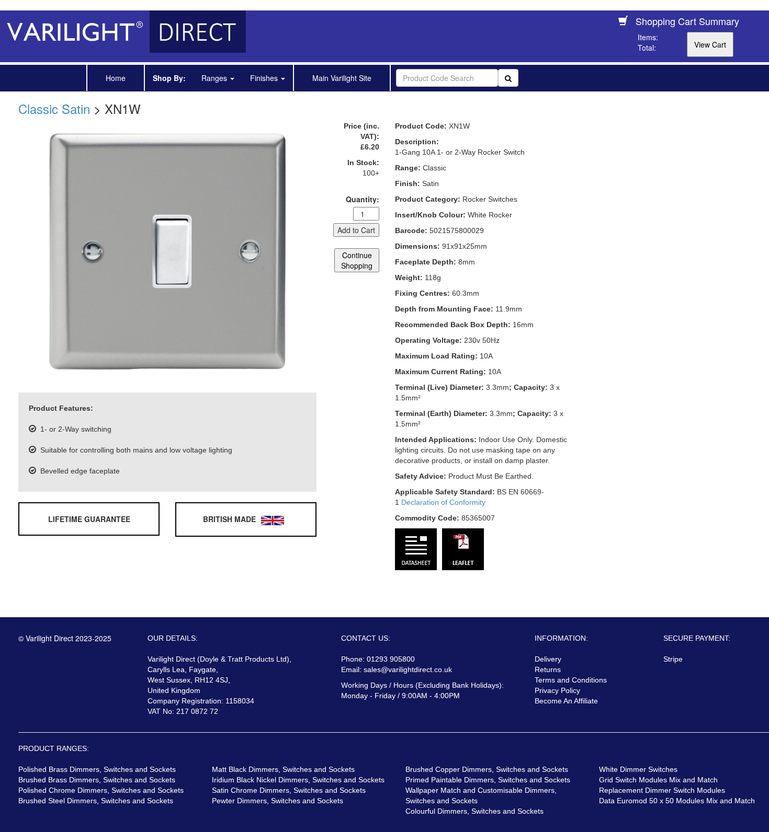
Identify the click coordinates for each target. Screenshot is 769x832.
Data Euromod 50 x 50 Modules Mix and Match (677, 800)
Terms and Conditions (571, 680)
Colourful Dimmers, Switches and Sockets (474, 811)
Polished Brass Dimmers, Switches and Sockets (97, 769)
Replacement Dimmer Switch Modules (662, 790)
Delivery (548, 659)
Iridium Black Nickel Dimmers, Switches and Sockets (298, 780)
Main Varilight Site (341, 78)
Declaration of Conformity (443, 502)
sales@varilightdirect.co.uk (408, 669)
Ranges (215, 78)
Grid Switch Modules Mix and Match (658, 780)
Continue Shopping (356, 260)
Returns (548, 669)
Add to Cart (356, 230)
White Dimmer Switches (638, 769)
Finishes (265, 78)
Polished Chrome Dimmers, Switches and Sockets (101, 790)
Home (116, 78)
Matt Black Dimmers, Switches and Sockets (283, 769)
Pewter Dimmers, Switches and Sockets (277, 800)
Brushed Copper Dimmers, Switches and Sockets (486, 769)
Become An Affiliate (566, 701)
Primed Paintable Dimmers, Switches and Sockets (487, 780)
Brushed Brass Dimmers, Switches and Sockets (96, 780)
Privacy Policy (557, 690)
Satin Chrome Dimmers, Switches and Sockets (289, 790)
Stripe (673, 659)
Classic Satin (54, 108)
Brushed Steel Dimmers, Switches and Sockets (95, 800)
